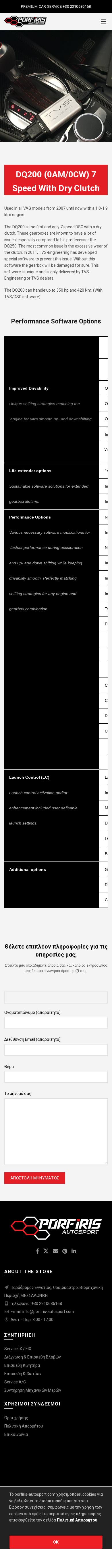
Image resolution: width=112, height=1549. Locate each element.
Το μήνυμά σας (17, 1093)
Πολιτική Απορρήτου (23, 1426)
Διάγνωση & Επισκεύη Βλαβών (32, 1357)
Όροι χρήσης (16, 1418)
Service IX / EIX (17, 1348)
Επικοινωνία (16, 1434)
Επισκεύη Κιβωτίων (22, 1373)
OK (56, 1542)
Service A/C (15, 1382)
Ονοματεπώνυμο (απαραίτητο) (32, 1012)
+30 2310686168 (76, 6)
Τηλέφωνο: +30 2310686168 (36, 1303)
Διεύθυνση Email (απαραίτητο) (32, 1039)
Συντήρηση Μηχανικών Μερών (32, 1390)
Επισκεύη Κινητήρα (22, 1365)
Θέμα (9, 1066)
